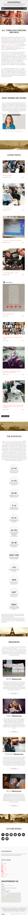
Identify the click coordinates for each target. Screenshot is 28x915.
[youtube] (15, 834)
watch (22, 46)
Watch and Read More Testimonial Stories (14, 131)
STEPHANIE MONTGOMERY (14, 114)
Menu (3, 8)
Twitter (4, 865)
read (19, 46)
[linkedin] (23, 834)
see (22, 648)
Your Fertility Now (7, 208)
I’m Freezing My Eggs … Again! (10, 272)
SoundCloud (6, 874)
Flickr (4, 872)
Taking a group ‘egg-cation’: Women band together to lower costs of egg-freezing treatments (13, 406)
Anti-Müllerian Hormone (8, 53)
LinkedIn (4, 876)
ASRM (9, 446)
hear (24, 648)
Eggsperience (20, 38)
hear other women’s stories (8, 44)
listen (4, 48)
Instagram (5, 867)
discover (5, 649)
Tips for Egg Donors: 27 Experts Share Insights (12, 338)
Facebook (4, 863)
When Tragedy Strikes (8, 314)
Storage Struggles (7, 175)
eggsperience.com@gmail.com (7, 885)
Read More (13, 693)
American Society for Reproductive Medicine (13, 441)
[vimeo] (19, 834)
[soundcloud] (3, 838)
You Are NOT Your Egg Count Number (12, 240)
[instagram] (11, 834)
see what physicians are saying (11, 45)
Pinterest (5, 870)
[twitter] (7, 834)
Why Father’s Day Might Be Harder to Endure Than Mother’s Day (12, 371)
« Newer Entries (5, 416)
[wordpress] (7, 838)
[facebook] (3, 834)
